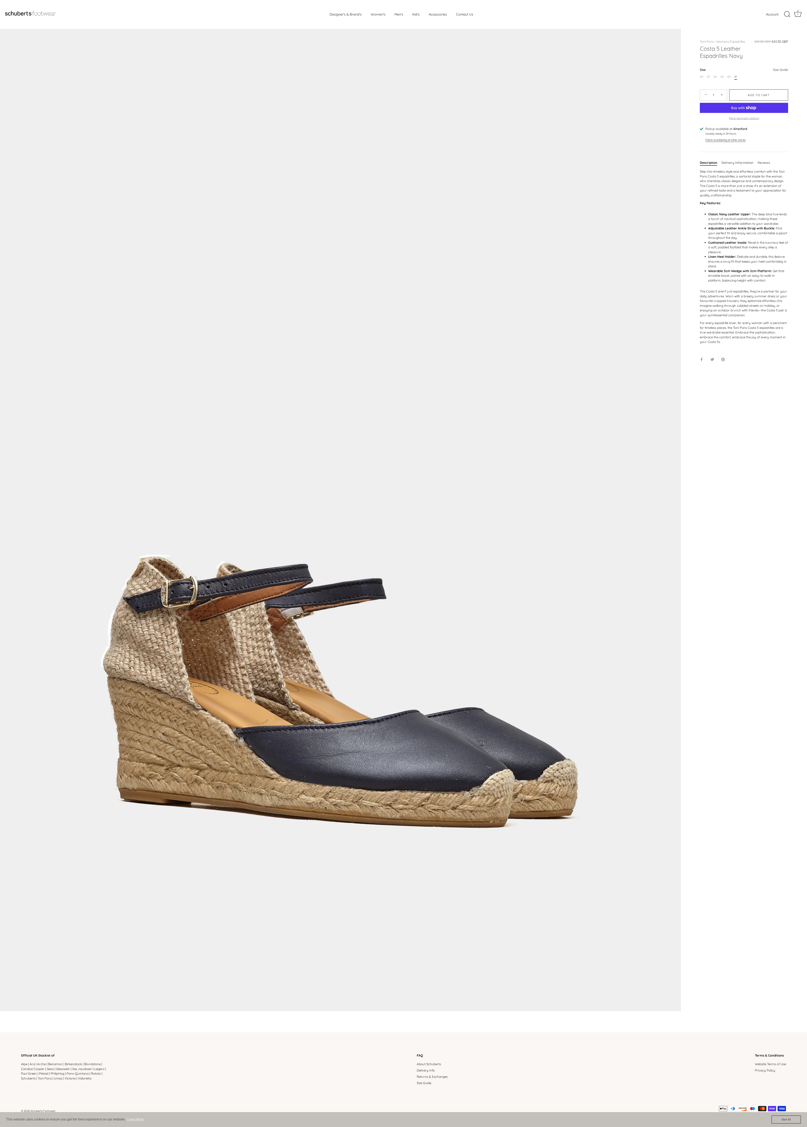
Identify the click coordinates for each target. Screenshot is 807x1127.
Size (744, 70)
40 (729, 77)
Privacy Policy (765, 1070)
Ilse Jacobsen (82, 1069)
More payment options (744, 118)
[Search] (787, 14)
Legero (99, 1069)
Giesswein (63, 1069)
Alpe (24, 1064)
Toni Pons (707, 42)
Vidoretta (84, 1078)
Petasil (43, 1073)
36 (701, 77)
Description (708, 163)
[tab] (710, 162)
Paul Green (29, 1073)
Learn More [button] (135, 1119)
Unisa (58, 1078)
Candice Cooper (32, 1069)
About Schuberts (429, 1064)
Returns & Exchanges (432, 1077)
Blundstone (92, 1064)
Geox (50, 1069)
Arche (41, 1064)
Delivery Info (426, 1070)
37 (708, 77)
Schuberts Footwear (42, 1110)
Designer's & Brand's (346, 14)
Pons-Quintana (78, 1073)
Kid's (416, 14)
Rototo (96, 1073)
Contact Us (464, 14)
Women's (378, 14)
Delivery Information (737, 163)
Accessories (438, 14)
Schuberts (28, 1078)
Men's (398, 14)
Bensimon (55, 1064)
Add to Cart (759, 95)
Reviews (764, 163)
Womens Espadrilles (730, 42)
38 (715, 77)
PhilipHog (57, 1073)
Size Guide (780, 70)
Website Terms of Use (770, 1064)
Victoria (70, 1078)
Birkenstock (73, 1064)
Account (772, 14)
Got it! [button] (786, 1119)
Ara (32, 1064)
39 (722, 77)
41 (735, 77)
